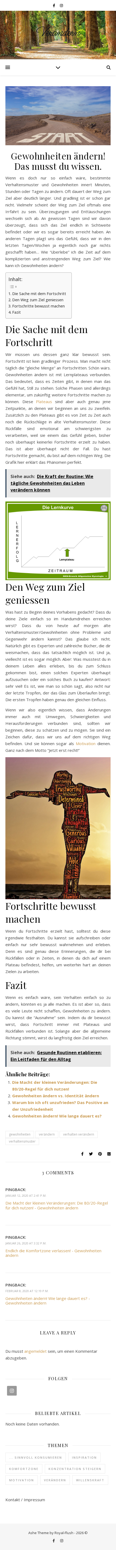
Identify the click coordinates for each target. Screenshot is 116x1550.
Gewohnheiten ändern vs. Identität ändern (55, 1095)
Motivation (86, 743)
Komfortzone (24, 1469)
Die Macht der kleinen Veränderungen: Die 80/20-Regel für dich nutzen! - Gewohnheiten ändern (56, 1205)
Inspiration (84, 1457)
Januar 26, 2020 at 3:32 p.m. (25, 1243)
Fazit (16, 312)
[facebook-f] (54, 5)
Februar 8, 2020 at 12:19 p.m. (27, 1291)
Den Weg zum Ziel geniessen (37, 299)
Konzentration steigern (75, 1469)
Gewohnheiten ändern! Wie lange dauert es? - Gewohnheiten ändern (47, 1301)
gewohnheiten (19, 1134)
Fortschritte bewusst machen (38, 306)
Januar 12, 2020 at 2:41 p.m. (25, 1195)
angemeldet (35, 1351)
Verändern (58, 32)
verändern (47, 1134)
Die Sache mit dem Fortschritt (39, 293)
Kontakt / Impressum (25, 1499)
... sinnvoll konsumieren (35, 1457)
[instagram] (61, 5)
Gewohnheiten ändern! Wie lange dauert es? (57, 1116)
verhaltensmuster (22, 1141)
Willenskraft (90, 1480)
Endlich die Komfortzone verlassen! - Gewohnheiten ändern (53, 1253)
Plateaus (45, 401)
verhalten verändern (78, 1134)
